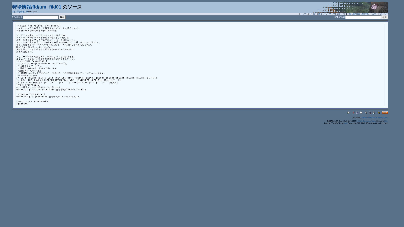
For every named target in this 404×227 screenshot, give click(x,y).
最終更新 (365, 14)
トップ (303, 14)
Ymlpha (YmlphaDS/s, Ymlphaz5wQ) (374, 117)
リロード (340, 14)
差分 (320, 14)
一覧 (349, 14)
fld (27, 12)
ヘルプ (373, 14)
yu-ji (345, 123)
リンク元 (383, 14)
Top (13, 12)
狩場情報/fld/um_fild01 (36, 6)
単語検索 (356, 14)
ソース (312, 14)
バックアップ (329, 14)
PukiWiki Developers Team (365, 121)
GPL (385, 121)
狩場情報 (20, 12)
